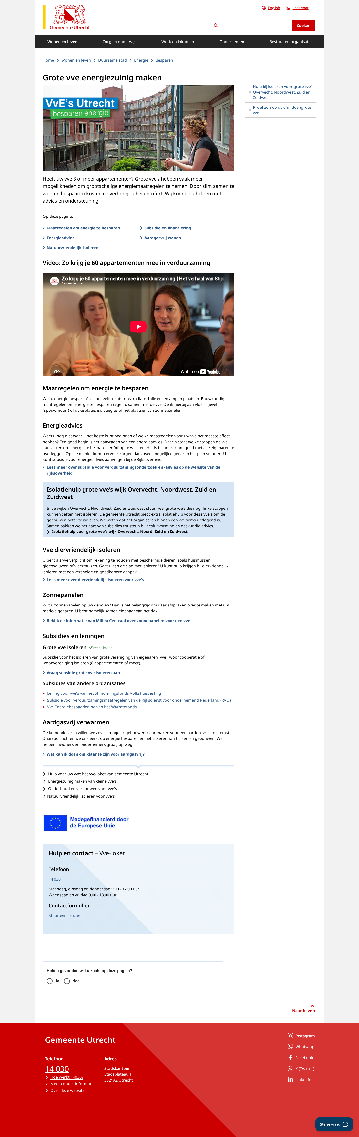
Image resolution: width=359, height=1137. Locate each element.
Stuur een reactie (64, 915)
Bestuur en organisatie (290, 41)
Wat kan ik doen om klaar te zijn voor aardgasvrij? (96, 754)
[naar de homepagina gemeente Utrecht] (66, 18)
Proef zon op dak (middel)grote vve (282, 110)
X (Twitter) (305, 1068)
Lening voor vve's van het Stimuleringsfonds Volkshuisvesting (104, 693)
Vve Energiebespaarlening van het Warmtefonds (92, 707)
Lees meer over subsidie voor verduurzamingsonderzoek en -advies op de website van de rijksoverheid (133, 470)
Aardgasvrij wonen (162, 237)
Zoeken (303, 25)
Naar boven (303, 1010)
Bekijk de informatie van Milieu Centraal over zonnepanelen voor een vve (118, 620)
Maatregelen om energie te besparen (83, 228)
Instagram (305, 1036)
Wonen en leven (62, 41)
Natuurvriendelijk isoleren (72, 247)
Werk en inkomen (177, 41)
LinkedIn (303, 1079)
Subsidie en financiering (167, 228)
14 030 (55, 879)
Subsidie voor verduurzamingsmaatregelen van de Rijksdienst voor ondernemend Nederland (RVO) (139, 700)
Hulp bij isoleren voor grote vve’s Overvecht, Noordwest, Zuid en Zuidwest (283, 92)
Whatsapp (305, 1046)
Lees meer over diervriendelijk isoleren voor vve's (95, 579)
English (274, 7)
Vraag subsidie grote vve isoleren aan (83, 672)
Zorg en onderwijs (119, 41)
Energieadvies (60, 237)
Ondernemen (231, 41)
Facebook (304, 1057)
